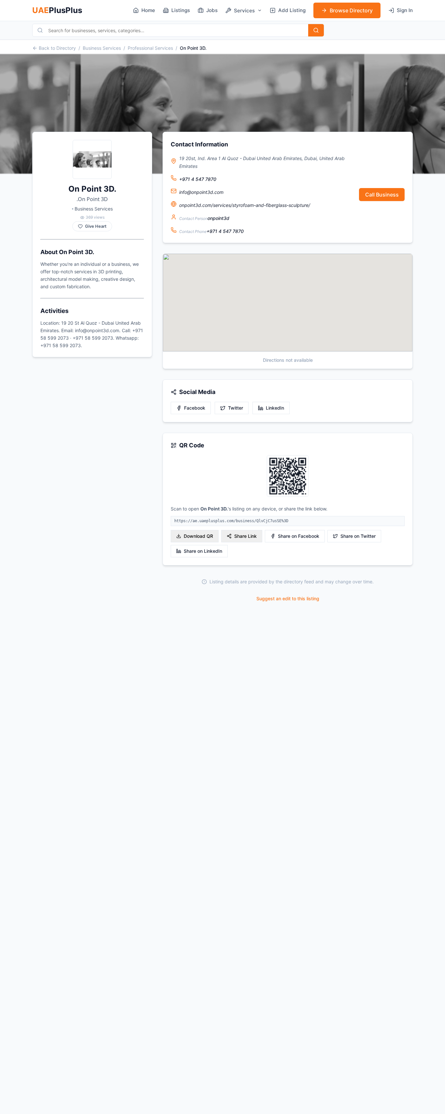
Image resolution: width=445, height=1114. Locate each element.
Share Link (245, 536)
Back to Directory (57, 48)
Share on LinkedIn (203, 551)
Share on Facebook (298, 536)
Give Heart (96, 226)
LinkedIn (275, 408)
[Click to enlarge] (288, 476)
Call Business (382, 194)
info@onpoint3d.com (201, 192)
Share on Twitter (358, 536)
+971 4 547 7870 (197, 179)
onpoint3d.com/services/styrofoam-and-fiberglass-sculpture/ (244, 205)
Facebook (194, 408)
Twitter (235, 408)
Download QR (198, 536)
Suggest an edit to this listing (287, 598)
